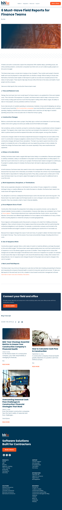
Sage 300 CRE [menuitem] (35, 474)
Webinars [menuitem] (34, 495)
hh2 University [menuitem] (36, 463)
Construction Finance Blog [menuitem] (39, 492)
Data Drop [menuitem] (5, 472)
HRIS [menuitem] (3, 463)
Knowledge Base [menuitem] (36, 465)
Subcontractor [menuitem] (6, 489)
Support (37, 3)
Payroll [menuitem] (4, 461)
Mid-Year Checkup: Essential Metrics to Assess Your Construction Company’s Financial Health (15, 345)
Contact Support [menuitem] (36, 461)
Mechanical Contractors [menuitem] (8, 493)
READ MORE (6, 364)
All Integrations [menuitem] (36, 479)
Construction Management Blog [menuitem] (40, 493)
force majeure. (7, 213)
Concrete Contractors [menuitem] (8, 490)
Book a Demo (9, 449)
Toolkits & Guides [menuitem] (36, 489)
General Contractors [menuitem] (7, 487)
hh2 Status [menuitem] (35, 468)
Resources (32, 3)
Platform (20, 3)
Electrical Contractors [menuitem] (8, 492)
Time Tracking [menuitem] (6, 468)
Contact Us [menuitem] (35, 487)
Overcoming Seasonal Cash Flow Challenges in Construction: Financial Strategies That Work (15, 403)
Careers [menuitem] (34, 497)
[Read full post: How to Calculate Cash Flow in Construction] (46, 346)
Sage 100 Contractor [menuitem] (37, 476)
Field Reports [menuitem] (5, 471)
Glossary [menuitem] (34, 501)
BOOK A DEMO (10, 306)
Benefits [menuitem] (4, 465)
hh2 (3, 361)
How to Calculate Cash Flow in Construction (45, 350)
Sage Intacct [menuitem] (35, 477)
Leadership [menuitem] (35, 500)
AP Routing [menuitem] (5, 469)
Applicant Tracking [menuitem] (7, 466)
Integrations (25, 3)
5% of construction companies (24, 108)
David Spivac (6, 418)
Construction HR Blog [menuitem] (37, 490)
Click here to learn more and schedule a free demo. (15, 274)
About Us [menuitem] (34, 498)
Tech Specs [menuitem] (35, 466)
